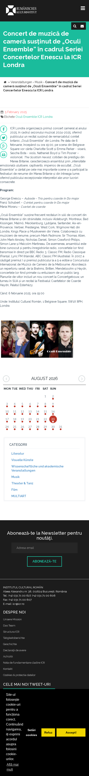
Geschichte (10, 644)
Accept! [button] (71, 732)
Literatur (17, 453)
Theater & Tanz (22, 483)
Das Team (9, 625)
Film (14, 489)
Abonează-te (44, 561)
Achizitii (8, 656)
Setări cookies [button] (31, 732)
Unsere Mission (12, 619)
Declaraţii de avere (14, 650)
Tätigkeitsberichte (14, 637)
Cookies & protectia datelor (19, 675)
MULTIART (18, 496)
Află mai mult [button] (13, 767)
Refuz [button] (48, 732)
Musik (15, 477)
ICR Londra (45, 116)
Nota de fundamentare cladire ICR (24, 662)
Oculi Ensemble (26, 116)
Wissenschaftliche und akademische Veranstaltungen (37, 468)
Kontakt (7, 668)
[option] (37, 340)
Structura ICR (11, 631)
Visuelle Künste (22, 460)
